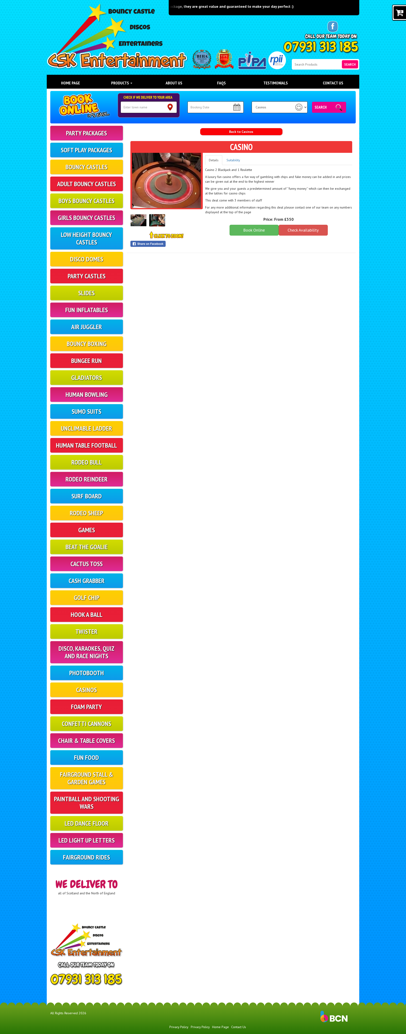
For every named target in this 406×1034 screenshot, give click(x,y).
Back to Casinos (241, 132)
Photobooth (86, 672)
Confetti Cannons (86, 723)
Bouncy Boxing (86, 343)
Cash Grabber (87, 580)
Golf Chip (86, 597)
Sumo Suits (86, 411)
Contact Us (333, 83)
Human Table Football (86, 445)
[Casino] (167, 180)
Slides (86, 292)
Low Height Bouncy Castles (86, 238)
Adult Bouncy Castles (86, 183)
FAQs (221, 83)
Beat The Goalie (87, 546)
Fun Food (86, 757)
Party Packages (86, 133)
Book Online (254, 230)
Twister (86, 631)
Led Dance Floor (87, 823)
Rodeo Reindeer (87, 479)
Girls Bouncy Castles (86, 217)
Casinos (86, 689)
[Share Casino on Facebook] (166, 244)
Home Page (70, 83)
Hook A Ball (86, 614)
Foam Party (86, 706)
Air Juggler (86, 326)
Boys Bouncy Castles (86, 200)
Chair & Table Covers (86, 740)
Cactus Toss (86, 563)
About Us (174, 83)
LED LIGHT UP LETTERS (87, 840)
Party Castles (86, 276)
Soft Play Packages (86, 150)
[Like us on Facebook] (332, 27)
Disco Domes (86, 259)
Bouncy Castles (86, 166)
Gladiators (86, 377)
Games (86, 529)
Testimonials (275, 83)
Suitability (233, 160)
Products (120, 83)
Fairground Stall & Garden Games (86, 778)
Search (350, 64)
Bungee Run (86, 360)
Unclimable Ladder (86, 428)
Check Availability (303, 230)
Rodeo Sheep (86, 513)
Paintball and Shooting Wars (86, 802)
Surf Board (86, 496)
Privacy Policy (178, 1027)
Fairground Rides (86, 857)
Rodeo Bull (86, 462)
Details (214, 160)
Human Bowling (87, 394)
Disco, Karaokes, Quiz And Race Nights (86, 652)
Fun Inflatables (86, 309)
